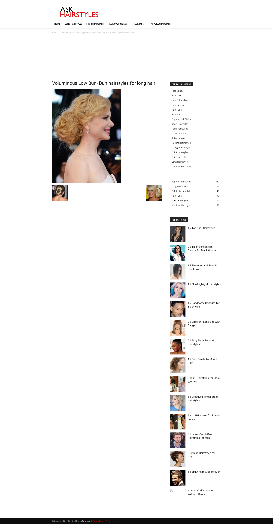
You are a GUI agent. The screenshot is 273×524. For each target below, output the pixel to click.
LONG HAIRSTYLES (73, 24)
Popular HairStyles (181, 119)
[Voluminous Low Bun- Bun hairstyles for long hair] (86, 181)
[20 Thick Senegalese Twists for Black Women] (177, 253)
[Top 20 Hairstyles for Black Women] (177, 384)
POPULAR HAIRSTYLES (161, 24)
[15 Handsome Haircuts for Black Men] (177, 309)
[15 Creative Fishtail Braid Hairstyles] (177, 403)
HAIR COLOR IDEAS (118, 24)
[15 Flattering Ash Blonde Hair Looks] (177, 271)
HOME (57, 24)
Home (55, 32)
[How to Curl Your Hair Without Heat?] (177, 496)
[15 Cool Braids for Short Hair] (177, 365)
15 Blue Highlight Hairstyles (204, 284)
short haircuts (179, 133)
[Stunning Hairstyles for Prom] (177, 459)
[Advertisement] (136, 58)
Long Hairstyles (180, 161)
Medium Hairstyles (181, 166)
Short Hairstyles (180, 123)
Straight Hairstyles (181, 147)
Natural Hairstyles (181, 142)
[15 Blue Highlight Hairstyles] (177, 290)
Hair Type (177, 109)
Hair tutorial (178, 105)
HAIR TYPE (139, 24)
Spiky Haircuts (179, 138)
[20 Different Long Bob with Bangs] (177, 328)
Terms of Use (112, 521)
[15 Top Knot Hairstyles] (177, 234)
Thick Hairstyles (180, 152)
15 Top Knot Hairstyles (201, 228)
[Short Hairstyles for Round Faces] (177, 421)
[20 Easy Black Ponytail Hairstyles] (177, 346)
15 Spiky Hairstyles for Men (204, 471)
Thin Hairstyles (179, 156)
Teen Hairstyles (180, 128)
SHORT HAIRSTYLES (95, 24)
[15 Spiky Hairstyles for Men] (177, 478)
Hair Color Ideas (180, 100)
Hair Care (177, 95)
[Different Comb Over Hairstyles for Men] (177, 440)
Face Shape (178, 90)
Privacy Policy (98, 521)
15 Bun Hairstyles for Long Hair (74, 32)
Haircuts (176, 114)
